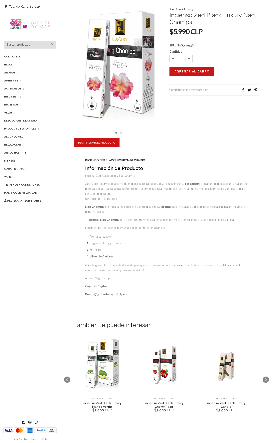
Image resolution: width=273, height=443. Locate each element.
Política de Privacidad (20, 192)
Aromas (10, 72)
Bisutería (11, 96)
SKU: (172, 45)
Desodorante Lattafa (20, 120)
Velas (8, 112)
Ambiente (11, 80)
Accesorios (12, 88)
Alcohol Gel (13, 136)
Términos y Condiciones (22, 184)
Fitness (9, 160)
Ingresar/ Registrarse (23, 200)
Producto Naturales (20, 128)
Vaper (8, 176)
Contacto (12, 56)
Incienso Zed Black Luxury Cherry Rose (163, 405)
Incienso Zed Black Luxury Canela (225, 405)
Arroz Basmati (15, 152)
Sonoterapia (14, 168)
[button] (116, 132)
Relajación (12, 144)
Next (266, 380)
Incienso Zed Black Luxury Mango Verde (102, 405)
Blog (8, 64)
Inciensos (11, 104)
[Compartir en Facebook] (243, 90)
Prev (67, 380)
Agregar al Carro (191, 71)
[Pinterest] (256, 90)
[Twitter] (249, 90)
